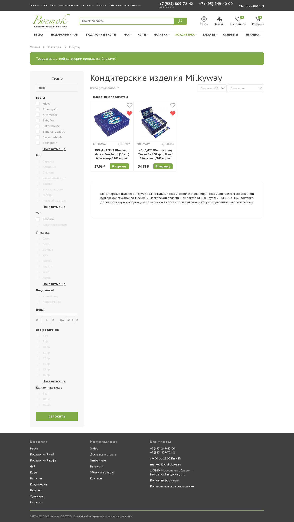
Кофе (142, 34)
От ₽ (45, 320)
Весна (38, 34)
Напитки (160, 34)
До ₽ (69, 320)
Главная (34, 5)
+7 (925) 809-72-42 (176, 3)
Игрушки (253, 34)
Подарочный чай (64, 34)
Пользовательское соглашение (172, 486)
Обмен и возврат (119, 5)
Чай (127, 34)
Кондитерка (185, 34)
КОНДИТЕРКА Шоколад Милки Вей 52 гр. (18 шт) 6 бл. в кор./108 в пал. (155, 154)
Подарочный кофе (101, 34)
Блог (52, 5)
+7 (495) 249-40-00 (216, 4)
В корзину (119, 166)
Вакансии (101, 5)
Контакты (137, 5)
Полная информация (164, 480)
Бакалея (209, 34)
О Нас (44, 5)
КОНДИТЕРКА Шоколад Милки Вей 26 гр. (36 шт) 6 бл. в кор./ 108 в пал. (111, 154)
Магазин (35, 47)
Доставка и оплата (68, 5)
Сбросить (57, 416)
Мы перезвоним (251, 5)
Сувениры (230, 34)
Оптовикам (87, 5)
